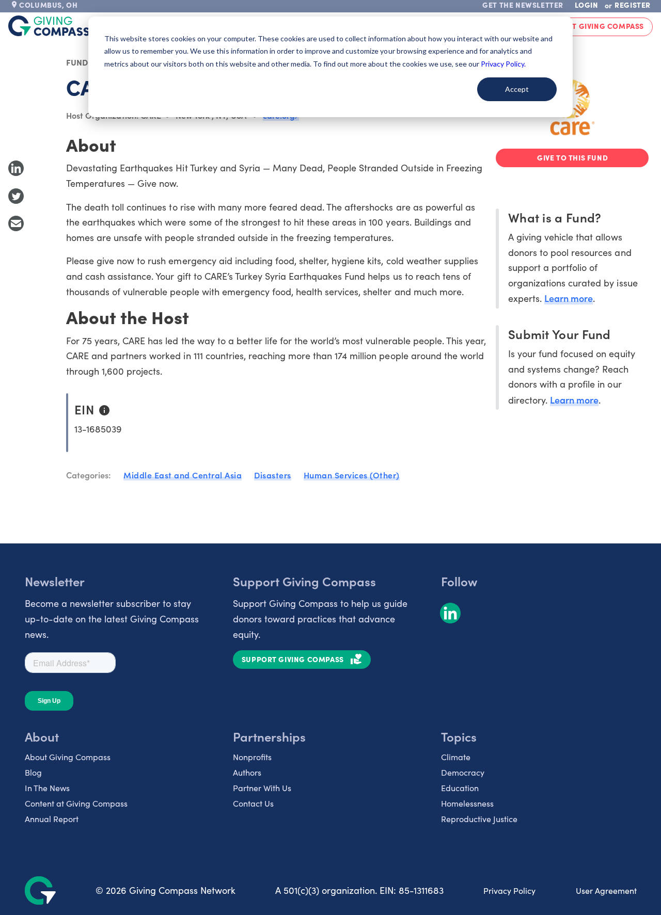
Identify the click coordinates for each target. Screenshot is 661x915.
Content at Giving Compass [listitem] (76, 803)
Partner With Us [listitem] (262, 787)
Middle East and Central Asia (182, 474)
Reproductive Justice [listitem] (479, 818)
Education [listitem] (460, 787)
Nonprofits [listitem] (252, 756)
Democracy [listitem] (462, 772)
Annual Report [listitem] (51, 818)
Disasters (272, 474)
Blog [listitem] (33, 772)
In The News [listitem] (47, 787)
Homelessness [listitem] (467, 803)
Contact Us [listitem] (253, 803)
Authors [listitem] (247, 772)
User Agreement (606, 890)
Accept (517, 89)
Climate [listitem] (455, 756)
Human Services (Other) (352, 474)
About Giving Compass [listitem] (68, 756)
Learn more (568, 298)
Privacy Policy (509, 890)
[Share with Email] (16, 223)
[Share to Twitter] (16, 196)
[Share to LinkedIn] (16, 168)
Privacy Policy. (503, 63)
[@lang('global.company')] (49, 25)
